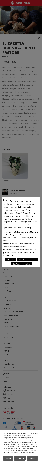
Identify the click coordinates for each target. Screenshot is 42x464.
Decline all (20, 458)
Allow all (10, 260)
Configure (32, 458)
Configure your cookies (21, 264)
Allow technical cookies (27, 260)
